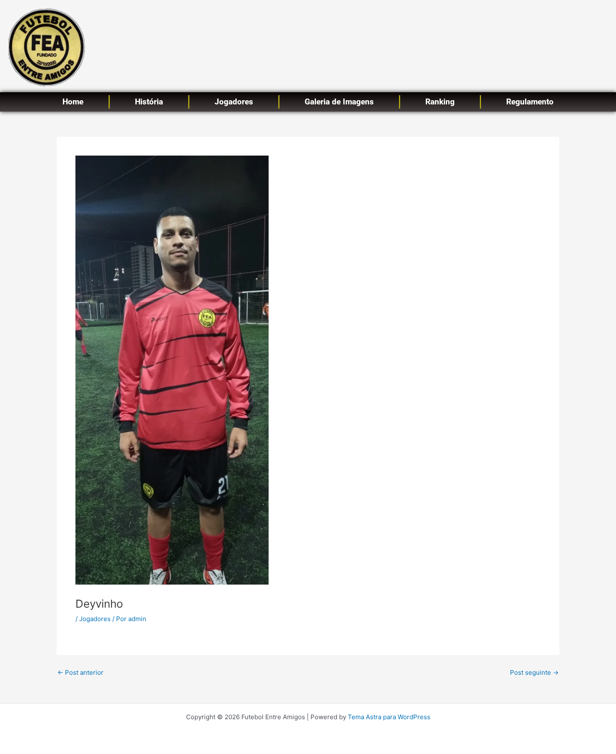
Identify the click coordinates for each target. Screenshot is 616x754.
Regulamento (530, 102)
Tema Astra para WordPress (389, 717)
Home (72, 102)
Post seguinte (534, 672)
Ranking (440, 102)
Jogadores (234, 102)
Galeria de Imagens (339, 102)
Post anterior (80, 672)
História (149, 102)
